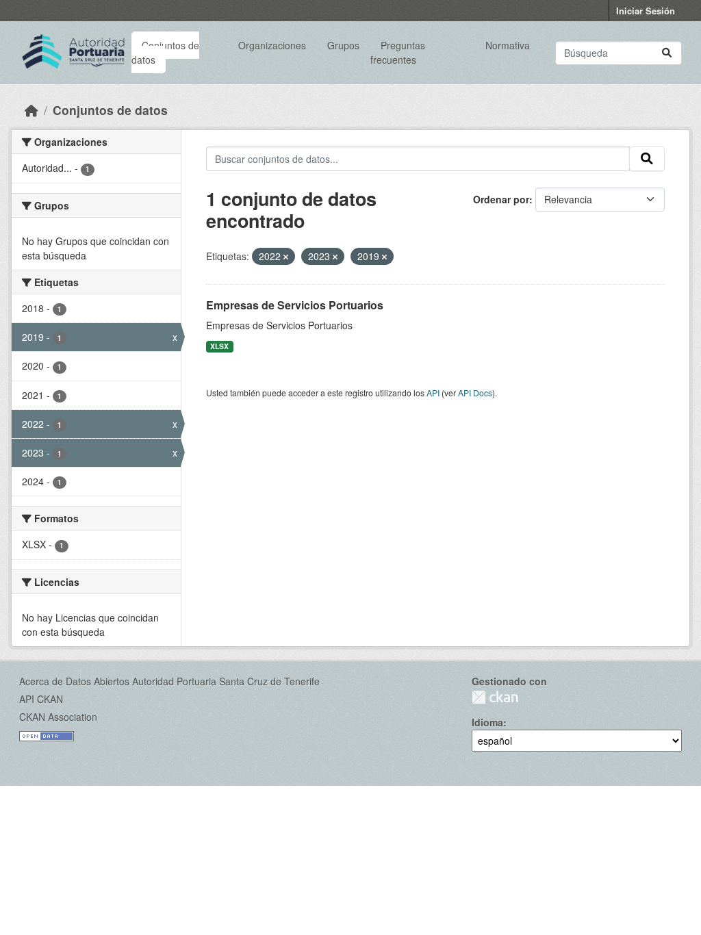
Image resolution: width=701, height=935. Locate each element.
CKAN (495, 697)
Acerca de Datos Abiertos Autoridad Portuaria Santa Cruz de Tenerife (169, 681)
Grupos (343, 45)
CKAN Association (58, 716)
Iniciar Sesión (645, 10)
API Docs (475, 392)
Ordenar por (501, 199)
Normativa (507, 45)
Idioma (487, 722)
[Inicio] (31, 109)
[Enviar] (666, 53)
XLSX (219, 346)
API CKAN (41, 699)
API (432, 392)
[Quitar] (285, 256)
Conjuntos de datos (165, 52)
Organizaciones (272, 45)
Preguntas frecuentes (397, 52)
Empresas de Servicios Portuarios (294, 305)
